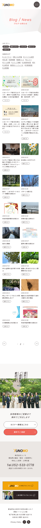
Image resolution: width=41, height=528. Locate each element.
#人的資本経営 (26, 62)
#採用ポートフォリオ (16, 65)
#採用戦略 (12, 60)
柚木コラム (14, 46)
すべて (6, 46)
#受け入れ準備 (17, 57)
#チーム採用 (6, 62)
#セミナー (28, 60)
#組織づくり (20, 60)
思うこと (31, 46)
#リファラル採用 (28, 57)
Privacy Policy (16, 522)
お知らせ (6, 49)
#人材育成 (5, 65)
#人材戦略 (5, 68)
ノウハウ (23, 46)
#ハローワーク (7, 57)
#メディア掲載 (16, 62)
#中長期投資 (28, 65)
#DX (33, 62)
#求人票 (4, 60)
